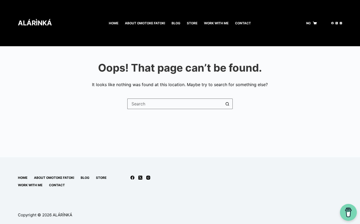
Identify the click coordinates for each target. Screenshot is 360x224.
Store (192, 23)
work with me (216, 23)
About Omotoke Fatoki (145, 23)
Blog (176, 23)
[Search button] (227, 104)
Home (113, 23)
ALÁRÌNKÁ (35, 23)
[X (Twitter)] (336, 23)
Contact (243, 23)
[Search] (324, 23)
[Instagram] (341, 23)
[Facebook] (332, 23)
